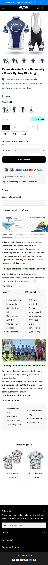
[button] (43, 8)
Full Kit (5, 109)
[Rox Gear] (24, 8)
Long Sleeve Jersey (22, 109)
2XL (6, 134)
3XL (15, 134)
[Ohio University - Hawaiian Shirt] (35, 459)
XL (33, 127)
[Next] (27, 484)
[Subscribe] (43, 525)
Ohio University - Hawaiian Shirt (35, 473)
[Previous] (20, 484)
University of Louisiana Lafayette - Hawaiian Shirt (12, 473)
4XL (24, 134)
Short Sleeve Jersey (14, 109)
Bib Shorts (31, 109)
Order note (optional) (11, 197)
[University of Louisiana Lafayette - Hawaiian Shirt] (12, 459)
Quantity (6, 150)
